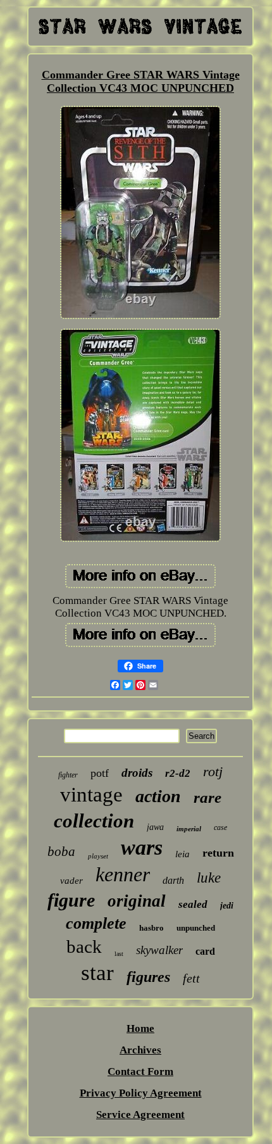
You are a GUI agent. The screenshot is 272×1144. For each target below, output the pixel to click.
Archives (140, 1050)
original (137, 900)
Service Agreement (140, 1115)
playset (98, 856)
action (158, 796)
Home (140, 1028)
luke (209, 878)
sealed (192, 904)
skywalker (159, 950)
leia (182, 854)
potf (99, 773)
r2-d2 (177, 773)
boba (61, 851)
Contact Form (140, 1071)
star (97, 972)
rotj (213, 771)
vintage (91, 794)
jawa (155, 827)
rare (207, 797)
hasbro (151, 928)
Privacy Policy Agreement (141, 1093)
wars (142, 847)
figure (71, 899)
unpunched (195, 928)
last (118, 953)
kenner (123, 874)
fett (191, 978)
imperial (188, 829)
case (220, 827)
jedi (226, 905)
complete (96, 923)
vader (71, 881)
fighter (68, 774)
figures (148, 977)
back (84, 946)
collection (94, 821)
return (218, 852)
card (205, 951)
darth (173, 880)
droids (136, 772)
